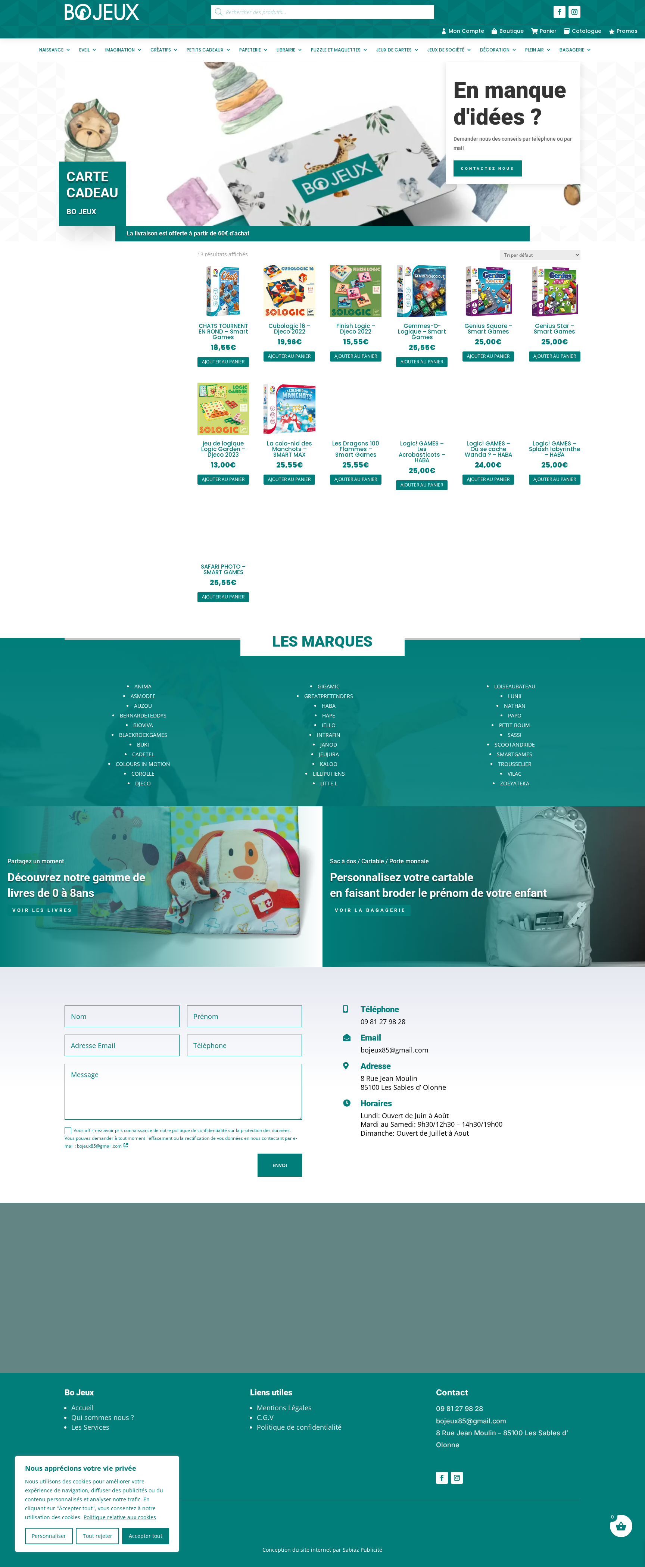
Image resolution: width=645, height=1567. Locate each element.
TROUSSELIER (515, 763)
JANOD (328, 744)
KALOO (328, 763)
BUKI (143, 744)
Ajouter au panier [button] (223, 362)
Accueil (82, 1407)
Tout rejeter (97, 1535)
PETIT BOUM (514, 725)
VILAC (514, 773)
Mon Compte (466, 31)
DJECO (143, 783)
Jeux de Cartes (394, 50)
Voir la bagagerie (370, 910)
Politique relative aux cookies (120, 1517)
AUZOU (143, 705)
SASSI (514, 734)
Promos (627, 31)
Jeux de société (445, 50)
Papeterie (250, 50)
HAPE (328, 715)
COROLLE (143, 773)
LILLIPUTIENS (329, 773)
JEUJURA (329, 754)
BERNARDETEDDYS (143, 715)
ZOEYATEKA (514, 783)
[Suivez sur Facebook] (559, 12)
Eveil (84, 50)
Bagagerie (572, 50)
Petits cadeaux (205, 50)
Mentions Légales (284, 1407)
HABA (329, 705)
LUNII (514, 696)
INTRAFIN (328, 734)
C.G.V (265, 1417)
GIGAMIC (329, 686)
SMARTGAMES (514, 754)
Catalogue (586, 31)
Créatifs (160, 50)
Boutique (511, 31)
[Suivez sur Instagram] (574, 12)
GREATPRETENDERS (328, 696)
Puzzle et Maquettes (336, 50)
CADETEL (143, 754)
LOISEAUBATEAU (514, 686)
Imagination (120, 50)
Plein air (534, 50)
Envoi (279, 1165)
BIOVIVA (143, 725)
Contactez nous (487, 168)
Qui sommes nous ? (102, 1417)
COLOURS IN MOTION (143, 763)
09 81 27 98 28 (383, 1021)
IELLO (329, 725)
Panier (548, 31)
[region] (97, 1504)
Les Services (90, 1427)
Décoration (495, 50)
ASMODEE (143, 696)
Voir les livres (42, 910)
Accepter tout (145, 1535)
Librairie (286, 50)
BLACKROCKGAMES (143, 734)
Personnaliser (49, 1535)
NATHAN (515, 705)
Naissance (51, 50)
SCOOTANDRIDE (515, 744)
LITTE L (328, 783)
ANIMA (143, 686)
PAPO (514, 715)
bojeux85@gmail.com (395, 1049)
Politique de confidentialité (299, 1427)
